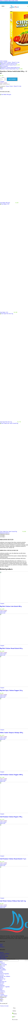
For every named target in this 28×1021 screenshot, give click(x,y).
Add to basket (12, 79)
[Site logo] (14, 8)
